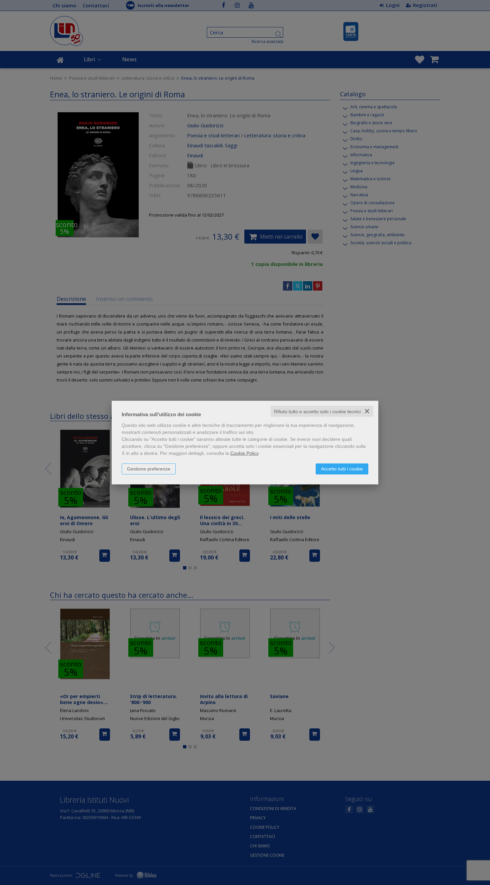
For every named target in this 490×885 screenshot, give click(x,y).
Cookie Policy (244, 452)
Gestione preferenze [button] (148, 468)
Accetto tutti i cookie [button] (342, 468)
